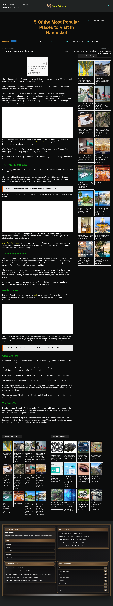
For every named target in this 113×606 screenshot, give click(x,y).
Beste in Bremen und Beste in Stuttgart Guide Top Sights (102, 236)
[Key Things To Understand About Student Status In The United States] (102, 94)
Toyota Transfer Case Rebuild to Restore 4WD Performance (69, 457)
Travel (13, 41)
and (35, 295)
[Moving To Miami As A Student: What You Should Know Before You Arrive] (85, 94)
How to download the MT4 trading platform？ (56, 479)
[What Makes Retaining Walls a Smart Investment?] (96, 469)
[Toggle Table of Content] (43, 64)
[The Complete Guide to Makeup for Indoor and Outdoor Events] (83, 469)
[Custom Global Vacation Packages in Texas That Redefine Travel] (102, 68)
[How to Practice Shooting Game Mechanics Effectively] (96, 447)
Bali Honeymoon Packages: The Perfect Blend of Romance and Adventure (102, 261)
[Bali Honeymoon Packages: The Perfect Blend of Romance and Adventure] (102, 249)
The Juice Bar (35, 74)
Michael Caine (47, 41)
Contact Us (9, 547)
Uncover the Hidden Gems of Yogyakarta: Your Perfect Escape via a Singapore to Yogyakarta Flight (102, 132)
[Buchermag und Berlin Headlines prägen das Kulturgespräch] (85, 225)
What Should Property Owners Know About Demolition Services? (83, 506)
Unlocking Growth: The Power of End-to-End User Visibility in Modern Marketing (69, 481)
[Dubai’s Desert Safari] (102, 173)
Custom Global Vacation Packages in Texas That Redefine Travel (102, 81)
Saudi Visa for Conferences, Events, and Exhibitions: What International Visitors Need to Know (102, 159)
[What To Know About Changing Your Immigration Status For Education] (85, 119)
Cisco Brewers (35, 72)
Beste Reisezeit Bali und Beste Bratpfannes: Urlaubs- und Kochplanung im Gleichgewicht (102, 211)
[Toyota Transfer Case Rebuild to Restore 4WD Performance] (70, 447)
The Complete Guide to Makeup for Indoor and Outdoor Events (83, 479)
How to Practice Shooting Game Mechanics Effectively (96, 457)
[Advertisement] (37, 122)
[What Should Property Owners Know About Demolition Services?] (83, 495)
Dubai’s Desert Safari (102, 183)
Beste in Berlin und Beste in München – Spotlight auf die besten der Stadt (84, 261)
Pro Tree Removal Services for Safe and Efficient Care (57, 505)
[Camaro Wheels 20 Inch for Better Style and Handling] (57, 447)
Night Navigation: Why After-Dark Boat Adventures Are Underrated (85, 185)
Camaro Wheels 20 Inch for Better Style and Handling (56, 457)
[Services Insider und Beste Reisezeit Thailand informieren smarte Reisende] (85, 198)
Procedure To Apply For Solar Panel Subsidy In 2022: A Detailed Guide (86, 52)
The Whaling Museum (37, 68)
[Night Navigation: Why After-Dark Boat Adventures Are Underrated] (85, 173)
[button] (108, 6)
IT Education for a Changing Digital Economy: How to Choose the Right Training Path (70, 507)
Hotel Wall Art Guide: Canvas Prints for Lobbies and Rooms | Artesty (85, 158)
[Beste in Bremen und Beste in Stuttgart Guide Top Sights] (102, 225)
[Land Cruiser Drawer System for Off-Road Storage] (83, 447)
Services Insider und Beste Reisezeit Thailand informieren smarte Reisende (85, 210)
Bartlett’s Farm (35, 70)
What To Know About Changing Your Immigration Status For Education (85, 131)
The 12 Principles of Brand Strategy (18, 51)
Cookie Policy (9, 557)
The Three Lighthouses (38, 66)
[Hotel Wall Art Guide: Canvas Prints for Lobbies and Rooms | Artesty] (85, 146)
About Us (8, 544)
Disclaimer (8, 554)
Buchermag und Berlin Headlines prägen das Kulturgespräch (85, 236)
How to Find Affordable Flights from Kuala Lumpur (84, 80)
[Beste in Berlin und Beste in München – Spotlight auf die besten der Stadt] (85, 249)
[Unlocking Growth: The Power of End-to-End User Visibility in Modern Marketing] (70, 469)
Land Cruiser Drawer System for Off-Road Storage (83, 457)
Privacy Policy (9, 551)
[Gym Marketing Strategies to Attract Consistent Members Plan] (96, 495)
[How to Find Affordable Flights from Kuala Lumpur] (85, 68)
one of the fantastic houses (40, 142)
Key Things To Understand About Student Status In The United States (102, 106)
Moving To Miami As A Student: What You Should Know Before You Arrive (85, 106)
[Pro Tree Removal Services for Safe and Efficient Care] (57, 495)
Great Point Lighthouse (11, 243)
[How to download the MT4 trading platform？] (57, 469)
